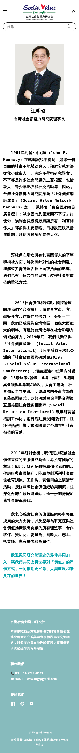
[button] (5, 12)
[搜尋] (69, 27)
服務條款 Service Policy (26, 739)
